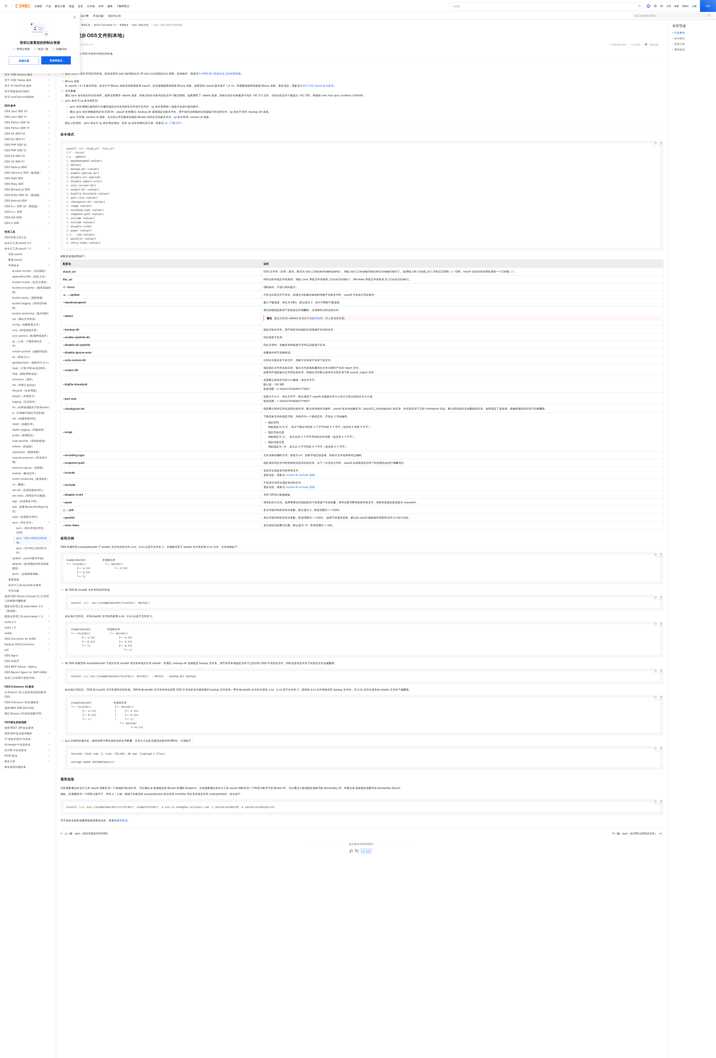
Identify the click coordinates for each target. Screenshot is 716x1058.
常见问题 (98, 16)
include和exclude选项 (300, 475)
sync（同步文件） (141, 24)
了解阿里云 (122, 6)
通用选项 (122, 820)
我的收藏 (653, 44)
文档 (668, 5)
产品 (48, 6)
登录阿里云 (56, 60)
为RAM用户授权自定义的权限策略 (219, 73)
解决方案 (60, 6)
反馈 (368, 850)
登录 (708, 5)
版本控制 (317, 318)
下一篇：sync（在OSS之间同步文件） (634, 833)
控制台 (685, 5)
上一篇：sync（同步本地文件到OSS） (87, 833)
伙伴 (101, 6)
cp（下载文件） (174, 123)
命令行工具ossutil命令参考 (317, 85)
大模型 (38, 6)
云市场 (91, 6)
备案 (676, 5)
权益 (71, 6)
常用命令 (124, 24)
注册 (694, 5)
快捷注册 (24, 60)
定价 (80, 6)
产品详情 (635, 44)
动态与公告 (114, 16)
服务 (110, 6)
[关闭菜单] (6, 6)
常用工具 (85, 24)
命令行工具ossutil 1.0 (105, 24)
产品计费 (83, 16)
